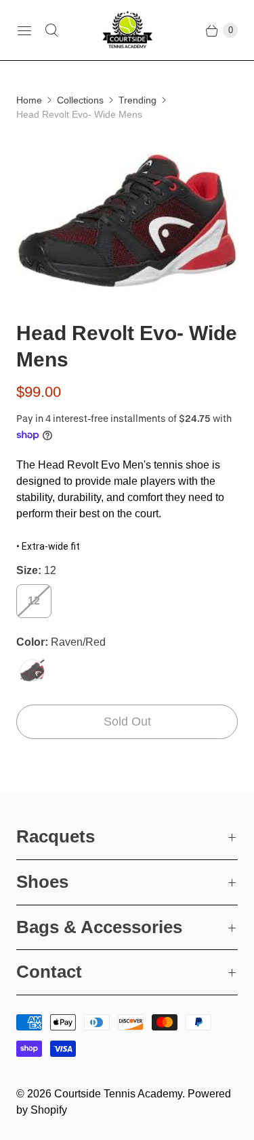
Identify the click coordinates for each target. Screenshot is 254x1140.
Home (29, 100)
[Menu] (24, 30)
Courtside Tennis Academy (118, 1093)
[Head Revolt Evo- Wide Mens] (127, 221)
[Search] (51, 30)
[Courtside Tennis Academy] (127, 30)
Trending (137, 100)
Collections (80, 100)
